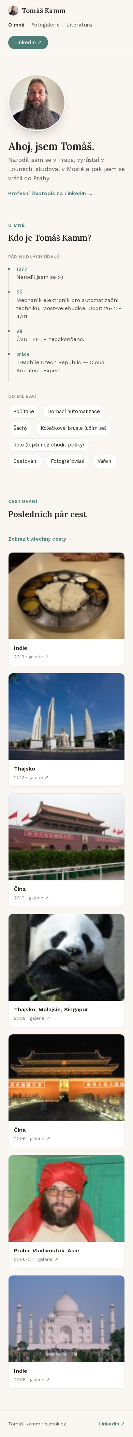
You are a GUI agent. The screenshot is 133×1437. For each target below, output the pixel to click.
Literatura (79, 25)
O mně (16, 25)
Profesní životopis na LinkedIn (50, 193)
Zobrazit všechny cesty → (40, 539)
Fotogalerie (45, 25)
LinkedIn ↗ (28, 42)
